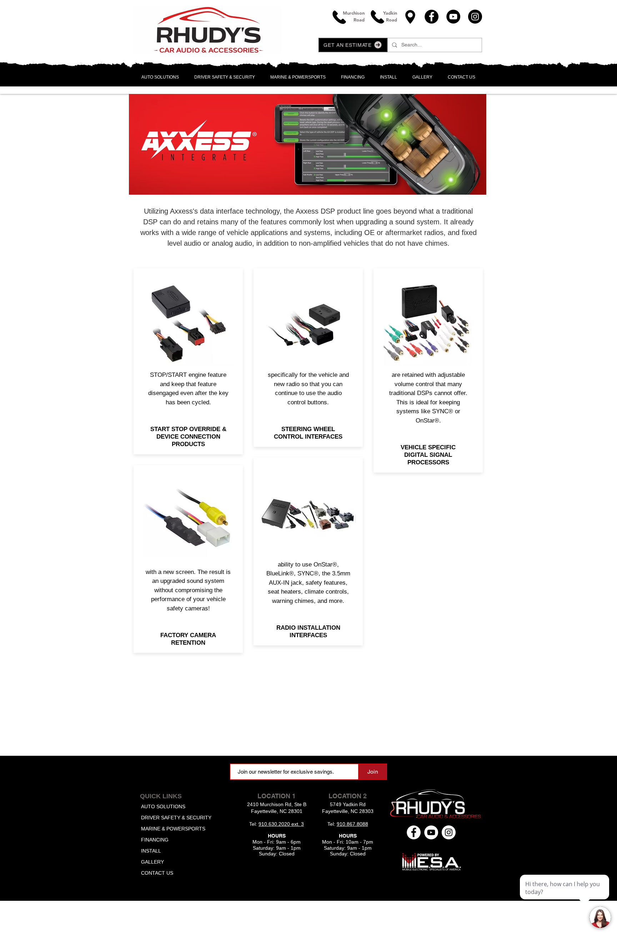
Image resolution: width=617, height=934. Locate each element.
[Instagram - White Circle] (449, 832)
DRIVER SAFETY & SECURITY (176, 817)
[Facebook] (431, 17)
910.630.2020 (275, 824)
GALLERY (152, 862)
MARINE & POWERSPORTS (173, 828)
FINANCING (155, 840)
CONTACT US (157, 873)
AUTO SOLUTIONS (163, 806)
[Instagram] (475, 17)
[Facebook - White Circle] (414, 832)
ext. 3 (297, 824)
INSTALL (151, 851)
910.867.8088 (352, 824)
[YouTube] (453, 17)
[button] (352, 45)
